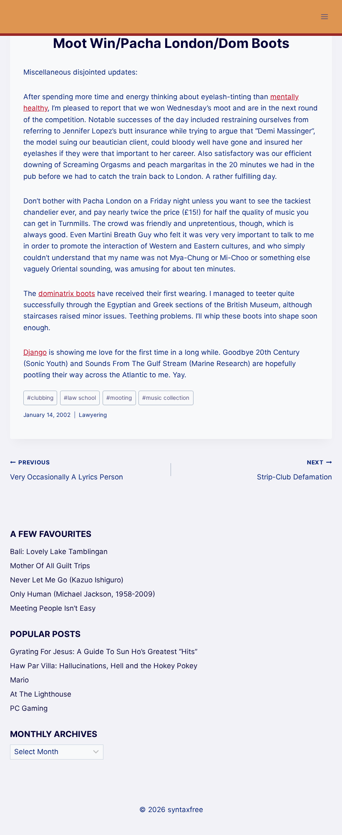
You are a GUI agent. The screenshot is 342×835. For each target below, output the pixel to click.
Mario (19, 680)
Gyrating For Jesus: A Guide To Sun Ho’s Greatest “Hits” (103, 651)
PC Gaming (29, 708)
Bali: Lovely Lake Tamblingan (59, 551)
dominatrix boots (66, 293)
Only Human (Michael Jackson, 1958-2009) (82, 594)
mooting (119, 397)
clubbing (40, 397)
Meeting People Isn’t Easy (53, 608)
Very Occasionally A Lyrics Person (66, 470)
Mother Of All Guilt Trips (50, 566)
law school (80, 397)
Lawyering (93, 414)
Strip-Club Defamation (294, 470)
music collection (165, 397)
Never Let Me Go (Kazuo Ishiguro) (66, 580)
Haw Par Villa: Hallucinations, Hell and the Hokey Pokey (103, 666)
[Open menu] (324, 16)
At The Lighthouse (40, 694)
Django (35, 352)
